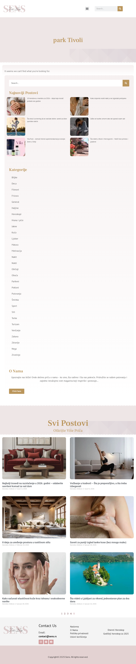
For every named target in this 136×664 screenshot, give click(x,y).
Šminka (15, 299)
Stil (13, 312)
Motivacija (17, 250)
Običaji (15, 269)
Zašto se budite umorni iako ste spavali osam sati (107, 119)
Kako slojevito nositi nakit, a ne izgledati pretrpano (108, 98)
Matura (15, 244)
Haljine (15, 208)
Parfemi (15, 281)
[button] (87, 9)
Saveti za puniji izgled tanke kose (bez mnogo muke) (98, 542)
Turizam (15, 324)
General (15, 201)
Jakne (14, 226)
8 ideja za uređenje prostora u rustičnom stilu (26, 542)
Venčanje (16, 330)
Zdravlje (16, 342)
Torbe (14, 318)
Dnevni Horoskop (116, 629)
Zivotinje (16, 354)
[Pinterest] (46, 642)
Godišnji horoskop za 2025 (116, 633)
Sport (14, 305)
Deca (14, 183)
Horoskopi (16, 214)
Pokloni (15, 287)
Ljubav (15, 238)
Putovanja (16, 293)
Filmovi (15, 189)
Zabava (15, 336)
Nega (14, 348)
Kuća (14, 232)
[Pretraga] (120, 8)
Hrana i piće (17, 220)
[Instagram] (41, 642)
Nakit (14, 257)
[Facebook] (51, 642)
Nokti (14, 263)
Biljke (14, 177)
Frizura (15, 195)
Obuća (15, 275)
